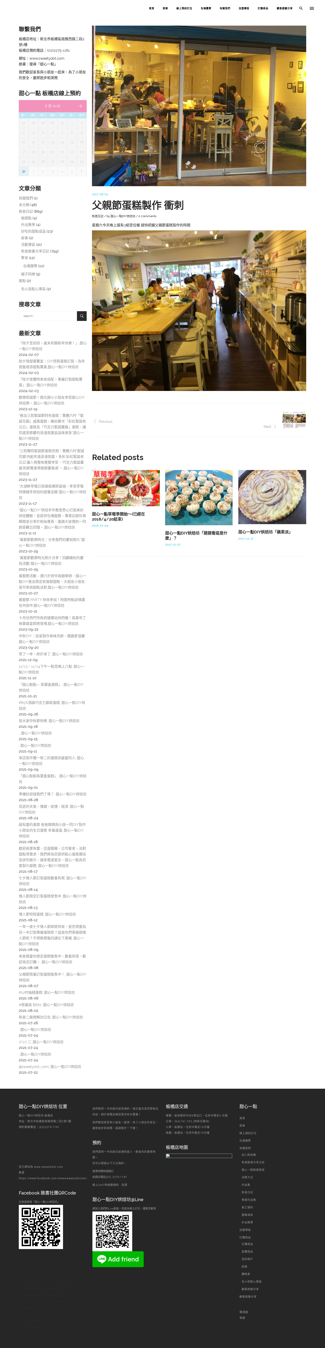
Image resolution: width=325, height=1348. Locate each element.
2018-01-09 (100, 525)
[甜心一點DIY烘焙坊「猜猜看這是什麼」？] (199, 497)
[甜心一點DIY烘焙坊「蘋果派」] (272, 497)
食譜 (242, 1318)
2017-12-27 (172, 544)
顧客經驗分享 (250, 1289)
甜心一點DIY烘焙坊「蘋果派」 (265, 532)
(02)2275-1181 (58, 50)
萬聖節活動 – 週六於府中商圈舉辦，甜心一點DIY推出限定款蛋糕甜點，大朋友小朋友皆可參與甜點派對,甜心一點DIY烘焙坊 (52, 582)
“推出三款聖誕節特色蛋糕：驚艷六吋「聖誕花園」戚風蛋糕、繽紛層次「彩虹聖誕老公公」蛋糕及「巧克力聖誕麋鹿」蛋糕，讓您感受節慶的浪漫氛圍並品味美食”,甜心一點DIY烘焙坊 (52, 427)
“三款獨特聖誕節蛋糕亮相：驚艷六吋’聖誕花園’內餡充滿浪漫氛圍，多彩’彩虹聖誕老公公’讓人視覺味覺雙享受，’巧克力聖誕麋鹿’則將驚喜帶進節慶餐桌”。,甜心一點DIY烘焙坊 (51, 462)
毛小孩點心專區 (33, 289)
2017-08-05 (100, 194)
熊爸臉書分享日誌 (253, 1162)
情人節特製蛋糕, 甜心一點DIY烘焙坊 (47, 914)
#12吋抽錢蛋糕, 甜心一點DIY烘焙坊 (47, 992)
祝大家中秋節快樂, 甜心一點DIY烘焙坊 (49, 721)
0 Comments (147, 216)
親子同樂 (28, 274)
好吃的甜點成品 (33, 231)
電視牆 (243, 1312)
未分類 (24, 205)
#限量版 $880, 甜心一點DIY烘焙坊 (46, 1005)
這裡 (124, 1185)
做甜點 (26, 218)
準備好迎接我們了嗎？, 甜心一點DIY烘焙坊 (52, 794)
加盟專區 (245, 1230)
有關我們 (26, 198)
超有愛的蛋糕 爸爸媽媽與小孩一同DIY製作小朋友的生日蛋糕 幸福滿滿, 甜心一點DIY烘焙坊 (52, 830)
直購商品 (247, 1251)
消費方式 (247, 1177)
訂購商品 (245, 1237)
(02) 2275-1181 (117, 1177)
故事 (24, 238)
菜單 (242, 1125)
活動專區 (28, 245)
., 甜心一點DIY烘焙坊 (35, 733)
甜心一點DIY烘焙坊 (123, 216)
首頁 (242, 1118)
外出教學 (28, 225)
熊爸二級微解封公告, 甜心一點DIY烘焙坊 (51, 1017)
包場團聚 (30, 266)
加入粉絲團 (249, 1155)
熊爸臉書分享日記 (35, 251)
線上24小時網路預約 (105, 1185)
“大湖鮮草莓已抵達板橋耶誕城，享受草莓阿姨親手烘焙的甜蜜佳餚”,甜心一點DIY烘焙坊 (52, 492)
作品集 (246, 1185)
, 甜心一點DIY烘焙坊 (35, 745)
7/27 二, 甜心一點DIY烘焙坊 (41, 1042)
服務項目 (247, 1215)
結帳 (244, 1266)
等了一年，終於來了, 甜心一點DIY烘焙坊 (51, 654)
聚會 (24, 258)
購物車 (246, 1274)
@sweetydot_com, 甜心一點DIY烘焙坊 (50, 1067)
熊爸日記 (97, 216)
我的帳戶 (247, 1259)
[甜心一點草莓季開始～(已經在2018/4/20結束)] (126, 488)
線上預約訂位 (248, 1133)
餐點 (22, 281)
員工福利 (247, 1207)
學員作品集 (249, 1200)
